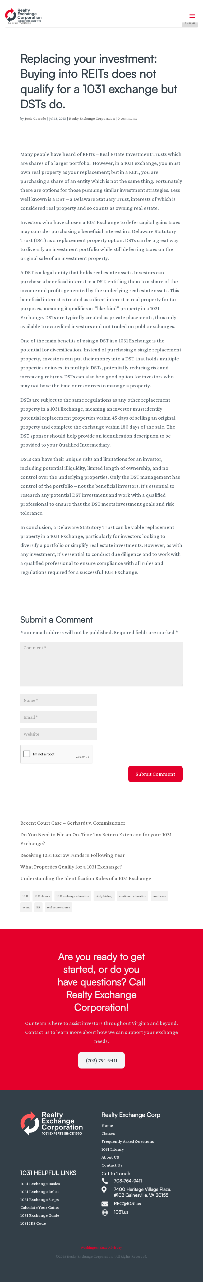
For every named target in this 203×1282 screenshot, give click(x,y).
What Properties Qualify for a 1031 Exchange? (71, 867)
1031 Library (113, 1149)
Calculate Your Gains (39, 1207)
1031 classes (42, 896)
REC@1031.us (127, 1203)
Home (107, 1125)
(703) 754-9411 (101, 1060)
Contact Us (112, 1165)
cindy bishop (104, 896)
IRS (38, 907)
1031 (25, 896)
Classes (108, 1133)
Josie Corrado (35, 118)
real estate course (58, 907)
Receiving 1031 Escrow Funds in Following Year (72, 855)
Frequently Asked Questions (128, 1141)
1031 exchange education (73, 896)
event (26, 907)
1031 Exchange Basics (40, 1183)
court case (159, 896)
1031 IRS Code (33, 1223)
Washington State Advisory (101, 1247)
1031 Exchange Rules (39, 1191)
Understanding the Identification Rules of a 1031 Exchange (85, 878)
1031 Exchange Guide (39, 1215)
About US (110, 1157)
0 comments (127, 118)
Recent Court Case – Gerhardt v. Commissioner (72, 823)
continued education (132, 896)
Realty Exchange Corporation (92, 118)
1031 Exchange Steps (39, 1199)
